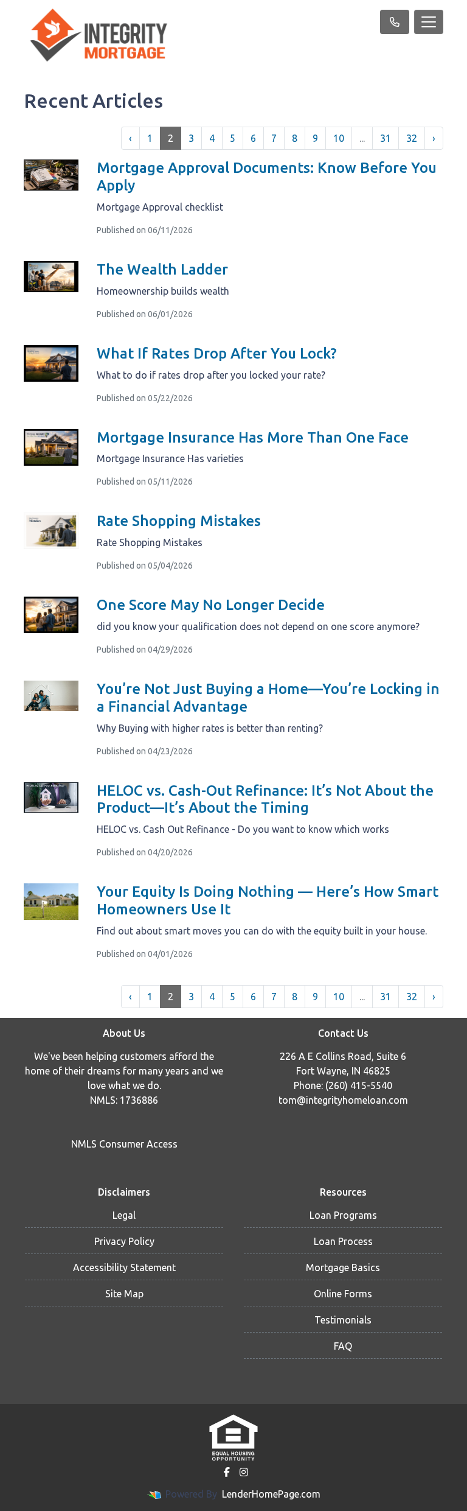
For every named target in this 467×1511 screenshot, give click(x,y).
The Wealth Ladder (162, 269)
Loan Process (343, 1241)
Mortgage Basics (343, 1267)
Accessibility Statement (124, 1267)
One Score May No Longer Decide (211, 605)
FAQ (343, 1346)
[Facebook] (227, 1472)
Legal (124, 1215)
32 (411, 138)
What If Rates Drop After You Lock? (217, 353)
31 (385, 138)
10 (338, 138)
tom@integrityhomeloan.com (343, 1100)
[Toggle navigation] (428, 22)
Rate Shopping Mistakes (179, 521)
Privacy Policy (124, 1241)
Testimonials (343, 1319)
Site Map (124, 1293)
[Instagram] (244, 1472)
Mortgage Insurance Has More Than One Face (253, 437)
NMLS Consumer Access (124, 1143)
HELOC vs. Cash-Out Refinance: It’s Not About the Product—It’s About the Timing (265, 799)
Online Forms (343, 1293)
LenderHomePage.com (271, 1493)
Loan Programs (343, 1215)
